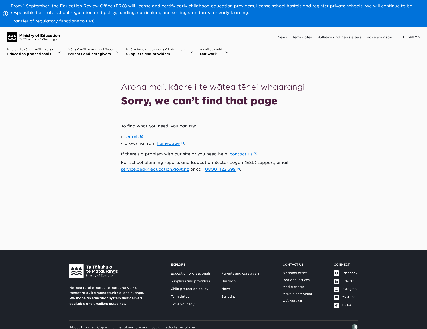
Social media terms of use (173, 327)
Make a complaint (297, 294)
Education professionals (191, 273)
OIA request (292, 301)
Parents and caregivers (240, 273)
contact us (241, 154)
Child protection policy (189, 289)
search (132, 136)
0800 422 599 (220, 169)
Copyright (105, 327)
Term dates (302, 37)
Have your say (379, 37)
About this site (81, 327)
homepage (168, 143)
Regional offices (296, 280)
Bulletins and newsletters (339, 37)
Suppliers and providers (190, 281)
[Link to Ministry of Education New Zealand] (93, 271)
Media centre (293, 287)
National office (295, 273)
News (282, 37)
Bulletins (228, 296)
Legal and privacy (132, 327)
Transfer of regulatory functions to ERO (53, 21)
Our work (228, 281)
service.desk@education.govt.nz (155, 169)
